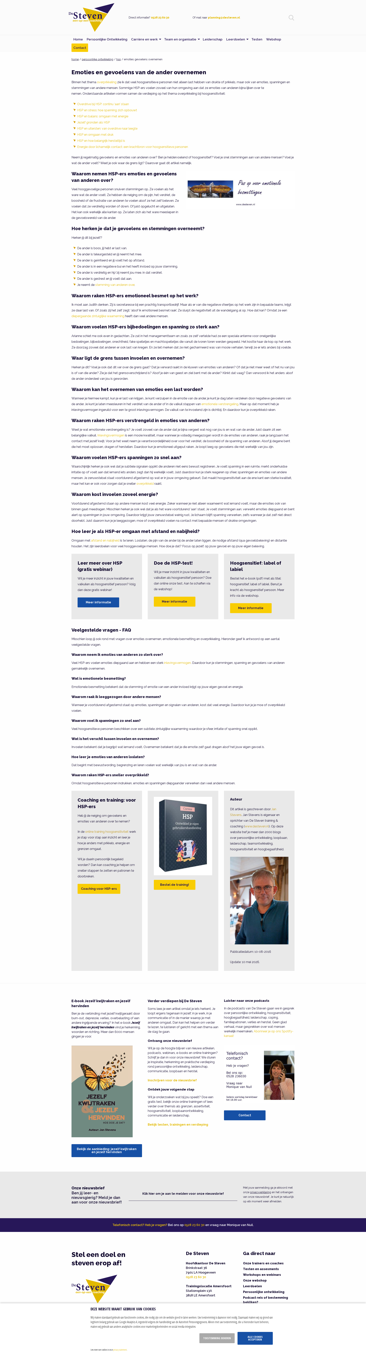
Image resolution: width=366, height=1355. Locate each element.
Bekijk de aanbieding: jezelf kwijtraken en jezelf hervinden (106, 1150)
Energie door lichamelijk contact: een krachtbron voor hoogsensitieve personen (132, 147)
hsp (118, 59)
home (75, 59)
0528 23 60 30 (160, 17)
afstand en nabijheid (105, 540)
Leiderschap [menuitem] (212, 39)
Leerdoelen (252, 1286)
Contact (244, 1115)
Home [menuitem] (78, 39)
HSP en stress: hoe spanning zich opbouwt (107, 110)
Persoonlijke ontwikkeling (263, 1292)
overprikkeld (145, 483)
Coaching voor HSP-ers (99, 889)
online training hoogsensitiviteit (106, 831)
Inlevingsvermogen (110, 435)
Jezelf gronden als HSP (93, 122)
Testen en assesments (261, 1269)
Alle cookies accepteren (255, 1338)
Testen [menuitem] (256, 39)
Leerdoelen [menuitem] (235, 39)
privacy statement (120, 1349)
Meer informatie (98, 602)
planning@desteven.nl (224, 17)
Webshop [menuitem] (273, 39)
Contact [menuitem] (79, 48)
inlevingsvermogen (177, 663)
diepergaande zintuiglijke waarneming (97, 316)
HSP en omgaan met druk (95, 134)
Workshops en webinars (262, 1275)
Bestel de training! (174, 885)
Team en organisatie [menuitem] (180, 39)
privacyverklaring (260, 1192)
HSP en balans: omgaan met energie (102, 116)
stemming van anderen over (114, 285)
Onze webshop (255, 1280)
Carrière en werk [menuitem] (144, 39)
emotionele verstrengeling (219, 404)
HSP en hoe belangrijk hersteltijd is (101, 141)
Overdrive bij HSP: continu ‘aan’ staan (103, 104)
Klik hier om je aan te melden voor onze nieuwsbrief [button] (183, 1193)
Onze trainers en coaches (263, 1263)
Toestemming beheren (217, 1338)
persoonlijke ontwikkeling (97, 59)
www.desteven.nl (257, 826)
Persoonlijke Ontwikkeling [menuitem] (107, 39)
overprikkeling (106, 82)
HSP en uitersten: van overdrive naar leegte (107, 128)
